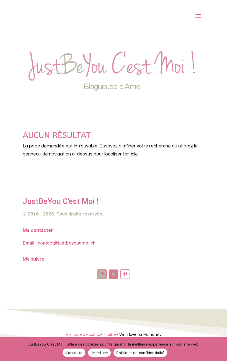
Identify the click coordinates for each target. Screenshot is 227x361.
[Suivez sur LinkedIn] (113, 274)
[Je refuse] (220, 349)
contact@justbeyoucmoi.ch (67, 243)
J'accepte (73, 352)
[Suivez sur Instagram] (102, 274)
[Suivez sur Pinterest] (125, 274)
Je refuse (99, 352)
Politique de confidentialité (91, 335)
